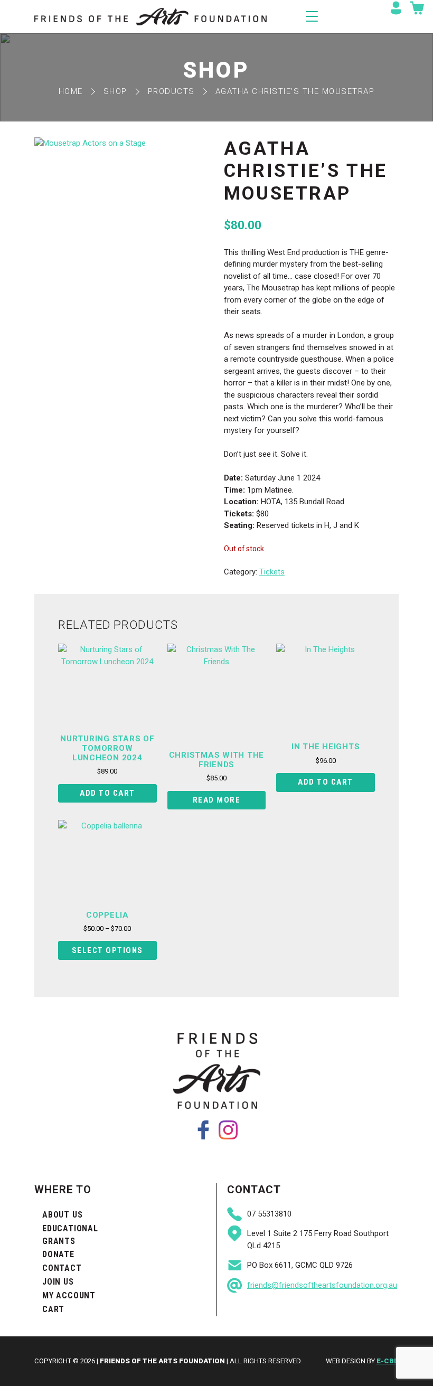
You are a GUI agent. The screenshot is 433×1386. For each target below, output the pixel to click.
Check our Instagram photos (228, 1129)
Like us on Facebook (203, 1129)
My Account (69, 1295)
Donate (58, 1254)
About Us (62, 1215)
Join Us (58, 1282)
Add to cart (107, 793)
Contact (62, 1268)
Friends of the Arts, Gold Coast (150, 16)
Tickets (272, 572)
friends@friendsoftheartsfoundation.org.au (322, 1285)
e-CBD (387, 1361)
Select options (107, 950)
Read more (217, 800)
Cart (53, 1309)
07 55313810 (269, 1214)
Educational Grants (70, 1234)
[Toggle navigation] (311, 16)
